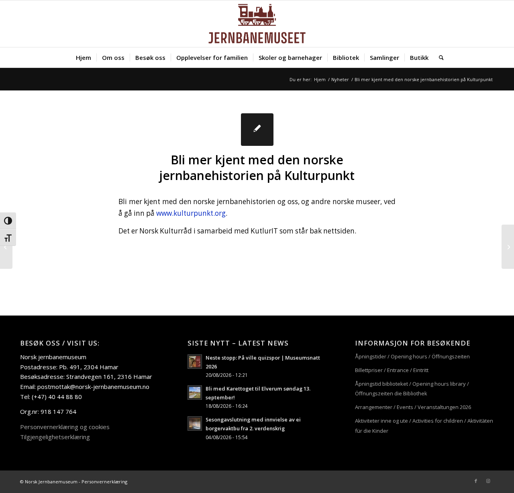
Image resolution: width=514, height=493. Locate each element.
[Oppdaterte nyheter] (6, 247)
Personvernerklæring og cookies (65, 427)
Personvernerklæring (104, 482)
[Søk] (439, 57)
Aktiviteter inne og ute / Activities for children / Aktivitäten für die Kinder (424, 425)
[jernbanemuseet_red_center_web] (257, 23)
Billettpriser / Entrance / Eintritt (391, 370)
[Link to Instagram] (488, 481)
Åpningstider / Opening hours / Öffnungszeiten (412, 356)
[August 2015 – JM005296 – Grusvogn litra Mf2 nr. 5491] (508, 247)
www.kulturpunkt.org (191, 213)
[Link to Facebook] (476, 481)
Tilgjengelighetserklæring (55, 437)
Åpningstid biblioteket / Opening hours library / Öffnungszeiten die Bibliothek (412, 388)
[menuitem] (83, 57)
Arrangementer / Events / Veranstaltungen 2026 (413, 407)
